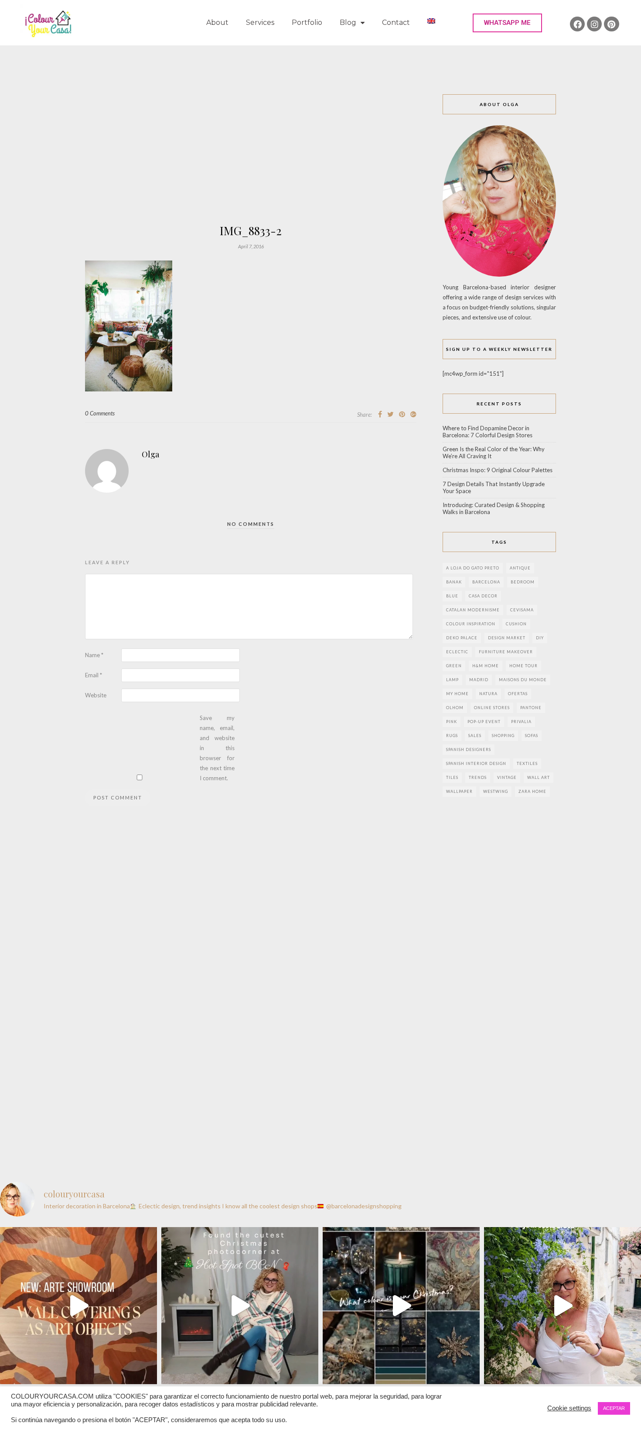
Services (260, 22)
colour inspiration (470, 623)
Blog (348, 22)
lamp (452, 679)
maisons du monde (523, 679)
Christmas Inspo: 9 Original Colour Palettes (497, 469)
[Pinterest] (611, 24)
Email (93, 675)
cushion (516, 623)
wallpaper (459, 791)
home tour (523, 665)
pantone (531, 707)
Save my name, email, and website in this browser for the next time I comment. (217, 748)
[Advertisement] (250, 160)
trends (478, 777)
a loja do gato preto (472, 568)
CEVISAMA (522, 609)
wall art (538, 777)
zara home (532, 791)
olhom (455, 707)
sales (474, 735)
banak (454, 582)
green (454, 665)
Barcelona (486, 582)
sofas (531, 735)
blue (452, 595)
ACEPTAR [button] (614, 1408)
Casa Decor (483, 595)
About (217, 22)
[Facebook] (577, 24)
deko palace (461, 637)
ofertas (518, 693)
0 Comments (100, 413)
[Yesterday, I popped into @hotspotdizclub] (239, 1305)
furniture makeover (506, 651)
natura (488, 693)
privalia (521, 721)
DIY (540, 637)
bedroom (523, 582)
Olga (150, 454)
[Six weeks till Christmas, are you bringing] (401, 1305)
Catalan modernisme (473, 609)
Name (94, 655)
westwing (495, 791)
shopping (503, 735)
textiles (527, 763)
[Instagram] (594, 24)
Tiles (452, 777)
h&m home (485, 665)
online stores (492, 707)
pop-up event (484, 721)
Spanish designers (468, 749)
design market (506, 637)
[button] (507, 23)
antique (520, 568)
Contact (396, 22)
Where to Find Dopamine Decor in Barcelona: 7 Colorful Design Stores (487, 432)
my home (457, 693)
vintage (507, 777)
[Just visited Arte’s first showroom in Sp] (78, 1305)
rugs (452, 735)
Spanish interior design (476, 763)
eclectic (457, 651)
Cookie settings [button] (569, 1408)
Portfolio (307, 22)
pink (451, 721)
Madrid (478, 679)
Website (95, 695)
